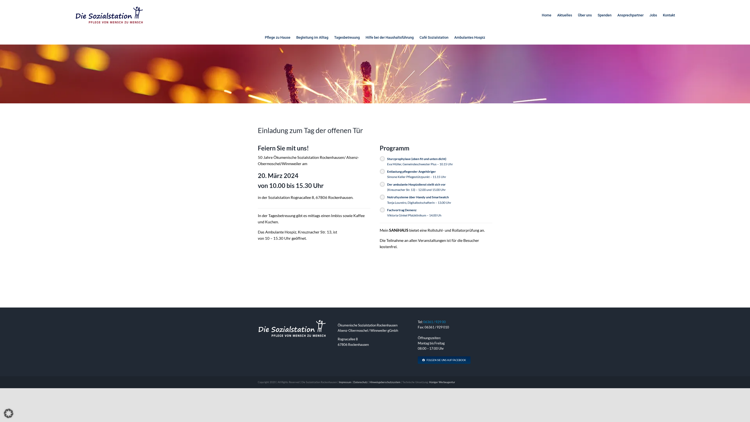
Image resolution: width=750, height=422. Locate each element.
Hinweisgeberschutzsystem (385, 382)
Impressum (345, 382)
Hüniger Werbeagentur (442, 382)
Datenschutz (360, 382)
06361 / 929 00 (434, 322)
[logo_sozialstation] (109, 7)
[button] (8, 413)
